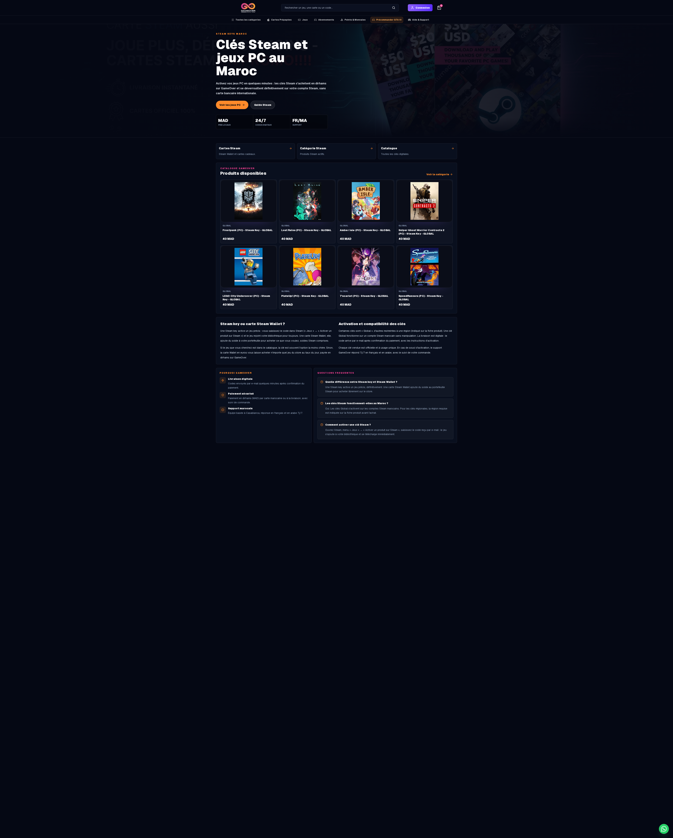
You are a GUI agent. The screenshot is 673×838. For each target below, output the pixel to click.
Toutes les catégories (248, 19)
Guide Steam (262, 104)
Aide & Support (420, 19)
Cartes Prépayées (281, 19)
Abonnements (326, 19)
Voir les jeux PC (230, 104)
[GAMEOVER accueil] (248, 8)
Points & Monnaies (355, 19)
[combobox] (335, 7)
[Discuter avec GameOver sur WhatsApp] (664, 829)
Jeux (305, 19)
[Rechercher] (394, 7)
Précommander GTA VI (389, 19)
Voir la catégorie (437, 174)
